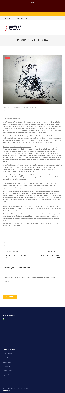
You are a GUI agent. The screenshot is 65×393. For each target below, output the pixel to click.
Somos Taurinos (7, 370)
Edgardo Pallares (8, 375)
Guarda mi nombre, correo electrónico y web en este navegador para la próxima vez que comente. (30, 277)
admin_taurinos (16, 107)
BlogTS (7, 58)
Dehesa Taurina (7, 353)
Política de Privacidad (44, 388)
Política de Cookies (57, 388)
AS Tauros (6, 379)
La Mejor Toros (7, 366)
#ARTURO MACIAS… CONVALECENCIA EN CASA (18, 18)
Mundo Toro (6, 358)
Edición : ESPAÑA (33, 9)
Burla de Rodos (7, 362)
